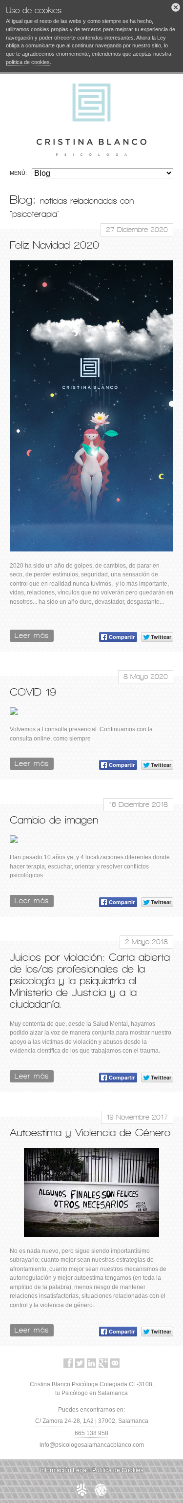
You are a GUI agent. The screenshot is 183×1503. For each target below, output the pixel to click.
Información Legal (64, 1470)
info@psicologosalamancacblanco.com (92, 1444)
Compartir (122, 636)
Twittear (161, 636)
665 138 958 (91, 1433)
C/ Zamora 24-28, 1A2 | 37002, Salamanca (91, 1421)
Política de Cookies (117, 1470)
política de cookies (28, 62)
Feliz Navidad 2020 (54, 245)
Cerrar (176, 7)
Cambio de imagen (54, 820)
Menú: (18, 173)
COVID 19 (33, 692)
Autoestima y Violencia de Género (90, 1132)
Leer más (32, 635)
